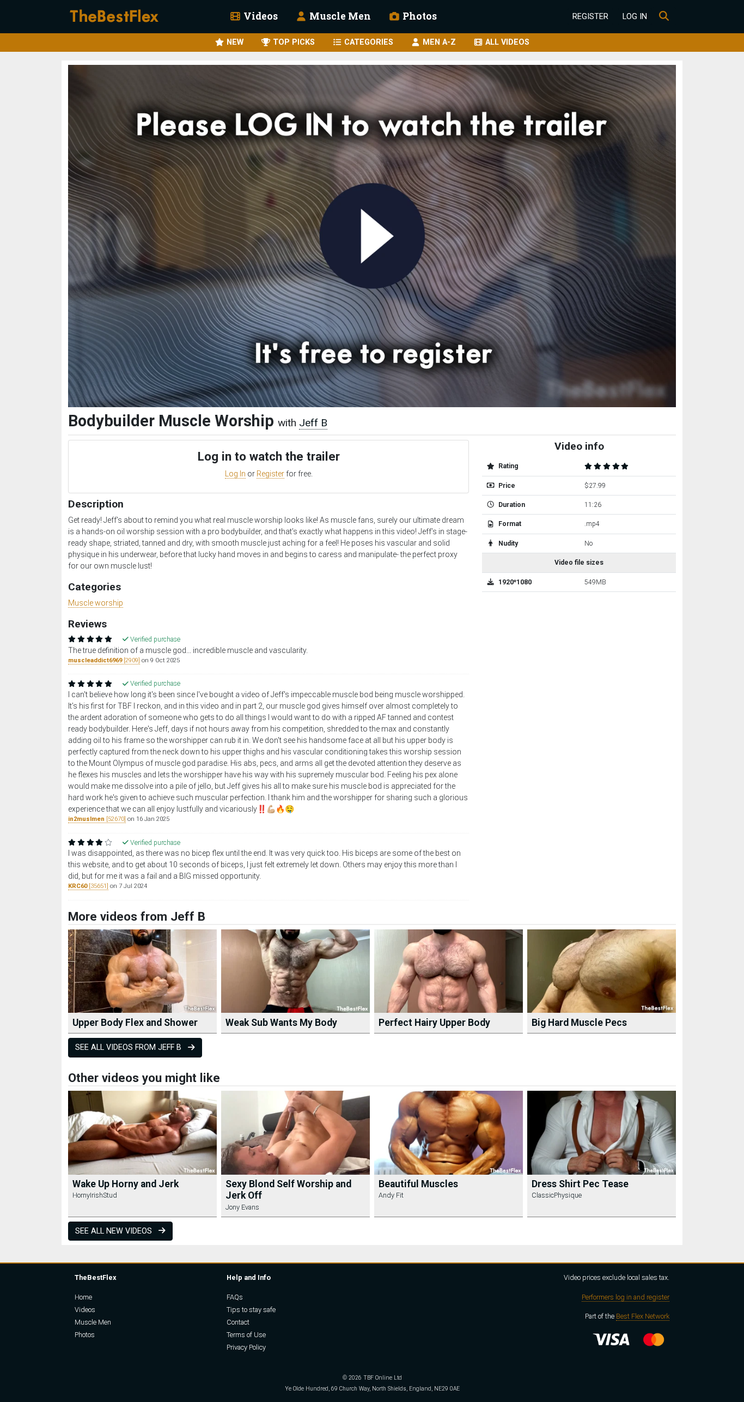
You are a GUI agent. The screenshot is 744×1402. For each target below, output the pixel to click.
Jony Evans (242, 1207)
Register (590, 16)
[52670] (97, 819)
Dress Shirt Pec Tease (580, 1184)
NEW (233, 42)
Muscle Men (339, 16)
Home (83, 1297)
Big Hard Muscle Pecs (579, 1022)
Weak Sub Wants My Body (281, 1022)
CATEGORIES (367, 42)
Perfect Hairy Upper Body (434, 1022)
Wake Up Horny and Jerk (125, 1184)
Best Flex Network (642, 1316)
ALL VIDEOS (506, 42)
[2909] (104, 660)
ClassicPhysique (557, 1195)
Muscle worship (95, 603)
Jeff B (313, 422)
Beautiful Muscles (418, 1184)
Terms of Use (246, 1335)
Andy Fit (391, 1195)
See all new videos (114, 1231)
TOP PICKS (293, 42)
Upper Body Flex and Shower (135, 1022)
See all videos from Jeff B (129, 1047)
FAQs (235, 1297)
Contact (238, 1322)
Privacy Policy (246, 1347)
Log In (635, 16)
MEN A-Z (438, 42)
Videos (259, 16)
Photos (418, 16)
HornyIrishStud (94, 1195)
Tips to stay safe (251, 1310)
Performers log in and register (625, 1297)
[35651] (88, 886)
